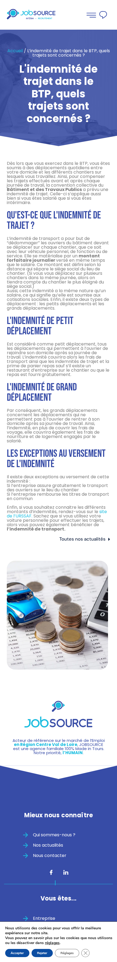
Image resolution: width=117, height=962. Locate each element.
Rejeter (42, 953)
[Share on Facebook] (51, 872)
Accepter (17, 953)
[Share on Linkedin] (65, 872)
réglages (52, 943)
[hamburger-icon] (90, 16)
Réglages (67, 953)
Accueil (15, 51)
